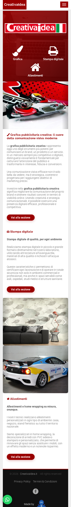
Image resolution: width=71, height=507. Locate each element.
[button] (6, 105)
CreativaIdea (14, 4)
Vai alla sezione (20, 217)
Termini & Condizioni (45, 481)
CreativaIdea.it (28, 473)
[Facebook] (35, 491)
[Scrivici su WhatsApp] (7, 499)
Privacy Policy (22, 481)
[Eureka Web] (41, 503)
